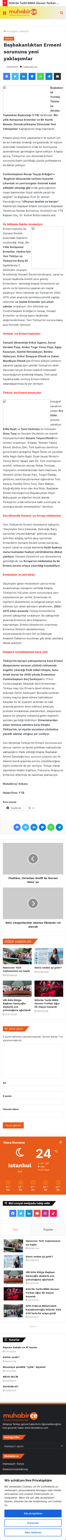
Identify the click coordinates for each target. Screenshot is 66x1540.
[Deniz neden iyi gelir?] (48, 956)
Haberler (24, 31)
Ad (4, 1082)
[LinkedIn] (23, 76)
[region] (33, 1507)
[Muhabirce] (23, 12)
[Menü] (4, 14)
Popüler (48, 1229)
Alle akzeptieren (33, 1513)
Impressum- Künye (13, 1463)
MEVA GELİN (10, 1376)
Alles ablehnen (33, 1532)
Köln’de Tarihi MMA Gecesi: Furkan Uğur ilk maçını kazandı (47, 1003)
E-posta (7, 1096)
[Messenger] (32, 76)
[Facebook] (6, 76)
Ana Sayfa (11, 31)
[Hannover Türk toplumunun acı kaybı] (17, 956)
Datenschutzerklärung (15, 1469)
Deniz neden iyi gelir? (48, 967)
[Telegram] (48, 76)
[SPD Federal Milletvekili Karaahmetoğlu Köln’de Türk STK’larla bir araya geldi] (13, 1310)
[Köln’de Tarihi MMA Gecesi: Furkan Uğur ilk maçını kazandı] (48, 989)
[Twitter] (15, 76)
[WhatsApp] (40, 76)
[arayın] (61, 14)
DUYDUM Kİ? (10, 1386)
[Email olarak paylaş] (57, 76)
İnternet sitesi (10, 1109)
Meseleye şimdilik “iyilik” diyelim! (25, 1367)
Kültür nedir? (11, 1357)
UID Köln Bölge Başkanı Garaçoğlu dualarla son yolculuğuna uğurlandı (40, 1276)
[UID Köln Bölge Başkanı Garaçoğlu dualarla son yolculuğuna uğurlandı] (17, 989)
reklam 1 (33, 1326)
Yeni (15, 1229)
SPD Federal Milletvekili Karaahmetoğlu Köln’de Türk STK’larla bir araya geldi (43, 1309)
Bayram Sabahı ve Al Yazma (20, 1347)
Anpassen (33, 1522)
